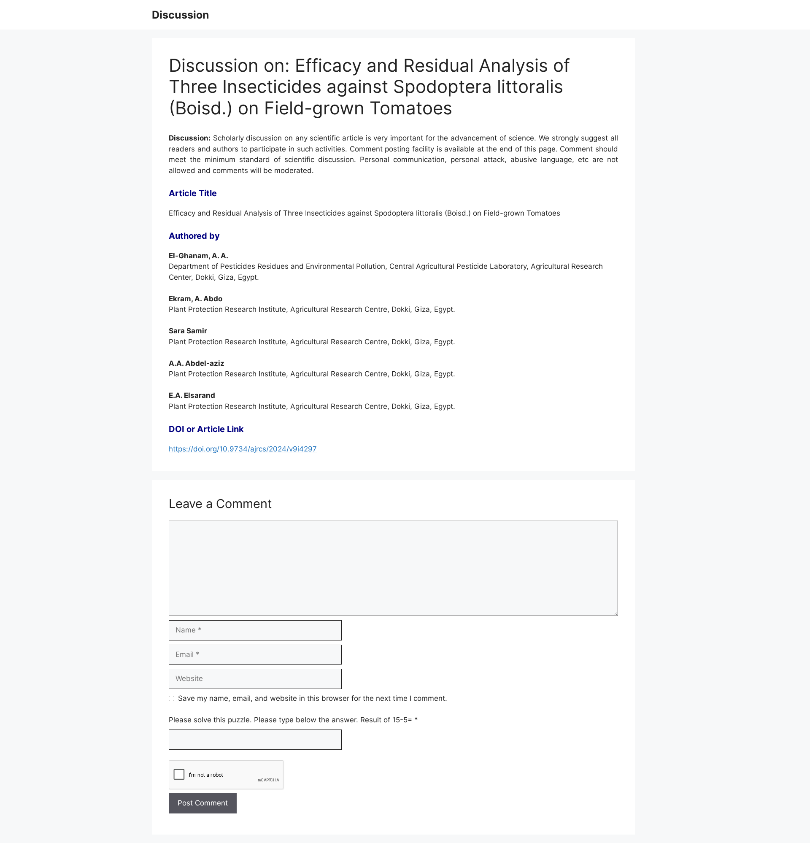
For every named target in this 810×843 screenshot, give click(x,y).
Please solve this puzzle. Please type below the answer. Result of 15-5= (293, 720)
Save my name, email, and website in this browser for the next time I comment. (312, 698)
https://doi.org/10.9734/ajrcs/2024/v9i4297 (243, 449)
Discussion (180, 14)
